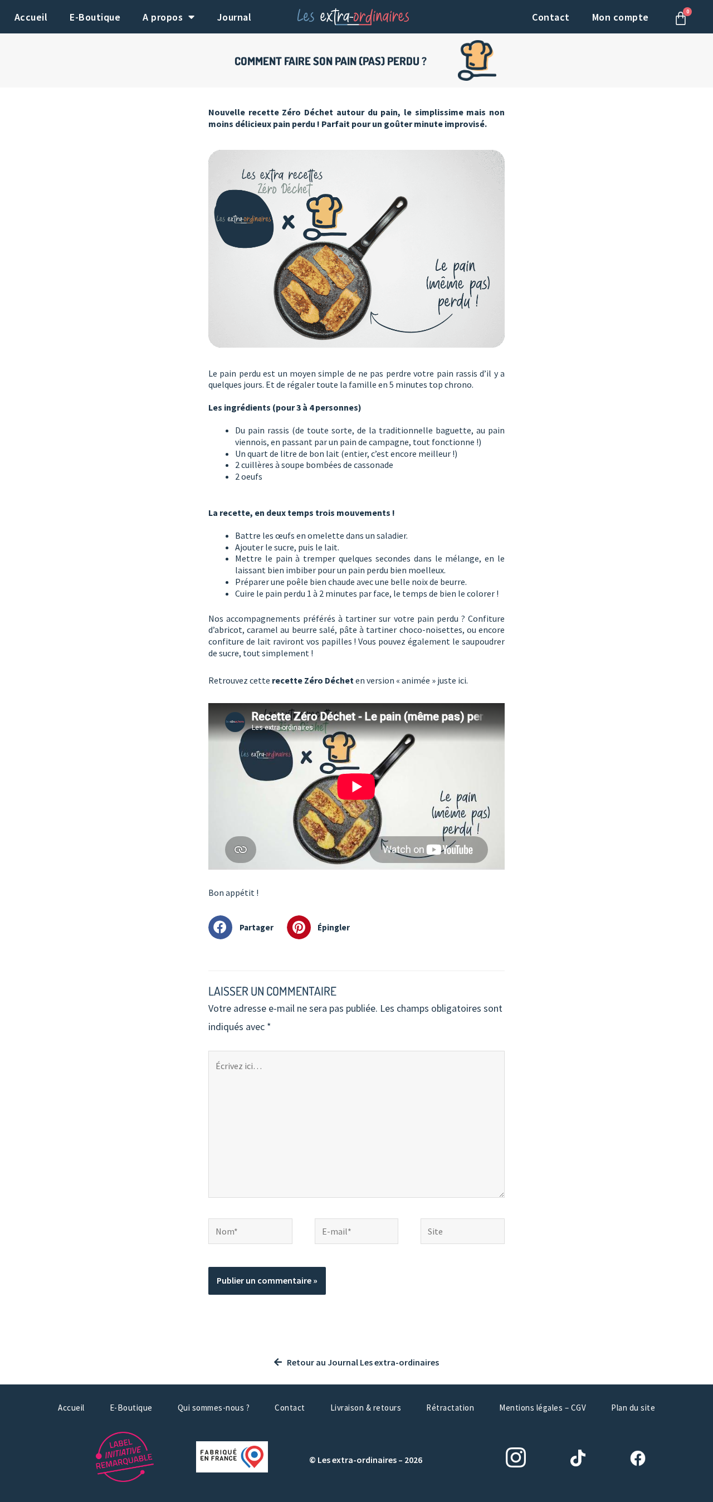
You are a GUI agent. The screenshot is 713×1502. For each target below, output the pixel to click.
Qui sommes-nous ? (214, 1407)
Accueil (31, 17)
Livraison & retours (366, 1407)
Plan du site (633, 1407)
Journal (234, 17)
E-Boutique (95, 17)
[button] (244, 927)
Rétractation (450, 1407)
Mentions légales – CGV (542, 1407)
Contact (551, 17)
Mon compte (620, 17)
